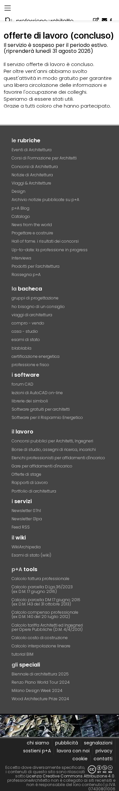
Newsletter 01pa (27, 519)
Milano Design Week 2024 (37, 690)
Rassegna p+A (26, 274)
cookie (80, 758)
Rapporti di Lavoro (30, 482)
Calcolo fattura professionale (40, 578)
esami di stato (26, 339)
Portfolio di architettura (34, 491)
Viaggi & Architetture (31, 183)
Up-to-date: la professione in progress (50, 250)
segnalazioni (98, 742)
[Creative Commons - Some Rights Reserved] (100, 769)
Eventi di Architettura (32, 150)
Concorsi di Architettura (35, 166)
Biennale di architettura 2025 (40, 674)
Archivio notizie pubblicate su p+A (45, 199)
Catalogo (21, 216)
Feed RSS (21, 527)
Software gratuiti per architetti (41, 409)
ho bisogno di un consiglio (38, 306)
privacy (104, 750)
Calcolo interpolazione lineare (41, 646)
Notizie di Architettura (32, 175)
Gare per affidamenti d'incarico (42, 466)
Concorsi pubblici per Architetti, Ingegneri (52, 441)
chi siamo (38, 742)
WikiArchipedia (26, 547)
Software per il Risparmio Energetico (47, 417)
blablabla (21, 348)
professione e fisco (30, 364)
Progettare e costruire (32, 233)
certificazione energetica (36, 356)
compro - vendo (28, 323)
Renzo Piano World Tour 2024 (41, 682)
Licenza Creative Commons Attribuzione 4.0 (70, 776)
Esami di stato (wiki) (31, 555)
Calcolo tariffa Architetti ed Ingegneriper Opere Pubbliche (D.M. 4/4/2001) (47, 627)
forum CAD (22, 384)
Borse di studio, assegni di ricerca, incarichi (54, 449)
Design (18, 191)
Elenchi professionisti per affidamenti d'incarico (58, 458)
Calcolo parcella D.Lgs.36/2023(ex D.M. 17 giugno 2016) (42, 589)
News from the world (32, 224)
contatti (103, 758)
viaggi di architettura (32, 315)
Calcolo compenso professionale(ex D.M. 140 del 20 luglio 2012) (45, 614)
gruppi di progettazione (35, 298)
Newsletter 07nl (26, 510)
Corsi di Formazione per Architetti (44, 158)
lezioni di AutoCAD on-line (37, 393)
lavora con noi (73, 750)
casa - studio (25, 331)
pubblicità (66, 742)
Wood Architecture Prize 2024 (40, 699)
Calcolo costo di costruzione (40, 637)
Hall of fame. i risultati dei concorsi (45, 241)
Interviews (21, 258)
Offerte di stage (26, 474)
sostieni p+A (37, 750)
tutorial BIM (22, 654)
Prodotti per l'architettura (36, 266)
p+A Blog (20, 208)
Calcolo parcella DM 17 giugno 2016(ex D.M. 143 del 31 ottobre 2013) (46, 602)
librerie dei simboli (30, 401)
